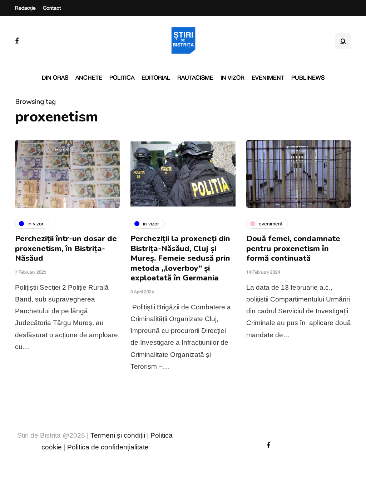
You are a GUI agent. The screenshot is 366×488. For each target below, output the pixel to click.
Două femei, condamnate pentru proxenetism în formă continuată (293, 248)
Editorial (156, 77)
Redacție (25, 8)
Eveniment (268, 77)
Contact (52, 8)
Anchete (88, 77)
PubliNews (308, 77)
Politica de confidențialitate (108, 447)
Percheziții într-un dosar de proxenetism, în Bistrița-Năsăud (66, 248)
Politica (121, 77)
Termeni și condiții (117, 435)
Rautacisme (195, 77)
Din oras (55, 77)
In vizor (232, 77)
